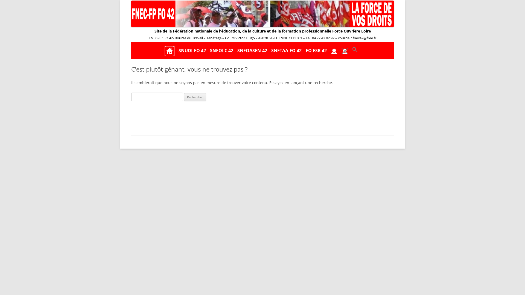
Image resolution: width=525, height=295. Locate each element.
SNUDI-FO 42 (192, 51)
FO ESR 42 (316, 51)
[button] (355, 51)
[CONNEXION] (334, 51)
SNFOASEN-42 (252, 51)
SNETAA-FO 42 (286, 51)
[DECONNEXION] (345, 51)
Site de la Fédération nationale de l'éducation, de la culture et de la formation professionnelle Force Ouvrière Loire (262, 31)
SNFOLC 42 (221, 51)
